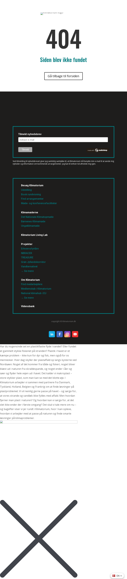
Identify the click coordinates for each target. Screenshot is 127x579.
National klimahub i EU (33, 293)
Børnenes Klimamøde (33, 221)
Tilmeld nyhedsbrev (30, 134)
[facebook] (60, 334)
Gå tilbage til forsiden (63, 76)
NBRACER (26, 253)
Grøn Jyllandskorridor (33, 262)
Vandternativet (29, 266)
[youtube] (75, 334)
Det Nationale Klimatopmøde (37, 216)
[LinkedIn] (52, 334)
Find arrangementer (32, 198)
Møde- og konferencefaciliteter (39, 203)
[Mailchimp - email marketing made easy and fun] (97, 151)
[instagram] (67, 334)
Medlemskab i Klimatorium (36, 288)
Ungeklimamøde (30, 225)
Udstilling (26, 189)
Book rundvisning (31, 194)
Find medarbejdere (31, 284)
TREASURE (27, 257)
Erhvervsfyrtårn (30, 248)
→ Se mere (27, 271)
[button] (117, 575)
